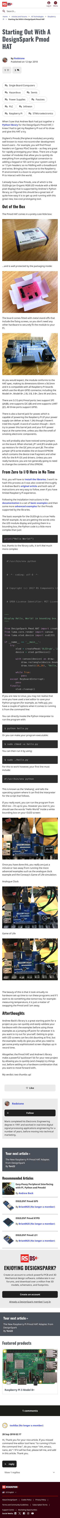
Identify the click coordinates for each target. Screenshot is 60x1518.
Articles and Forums (19, 16)
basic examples (39, 503)
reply (11, 1464)
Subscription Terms (40, 1505)
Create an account (30, 1294)
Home (5, 16)
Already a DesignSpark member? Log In (30, 1301)
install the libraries (35, 479)
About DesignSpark (9, 1500)
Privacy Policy (40, 1500)
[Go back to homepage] (7, 4)
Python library (10, 124)
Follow (20, 1112)
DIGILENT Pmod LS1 (27, 1235)
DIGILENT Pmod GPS (27, 1201)
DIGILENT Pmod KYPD (28, 1218)
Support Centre (8, 1510)
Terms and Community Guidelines (15, 1505)
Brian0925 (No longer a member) (37, 1206)
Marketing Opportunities (27, 1510)
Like (30, 1088)
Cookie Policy (26, 1500)
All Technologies (37, 16)
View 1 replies (12, 1472)
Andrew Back (26, 1193)
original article (29, 486)
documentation (10, 503)
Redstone (19, 58)
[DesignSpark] (10, 1487)
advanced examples (26, 506)
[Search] (4, 11)
